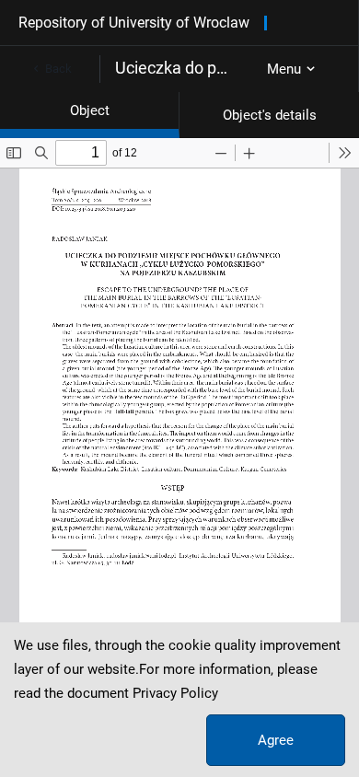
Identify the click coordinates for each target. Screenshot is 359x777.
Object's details (270, 115)
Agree (276, 740)
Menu (284, 69)
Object (90, 110)
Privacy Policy (175, 693)
